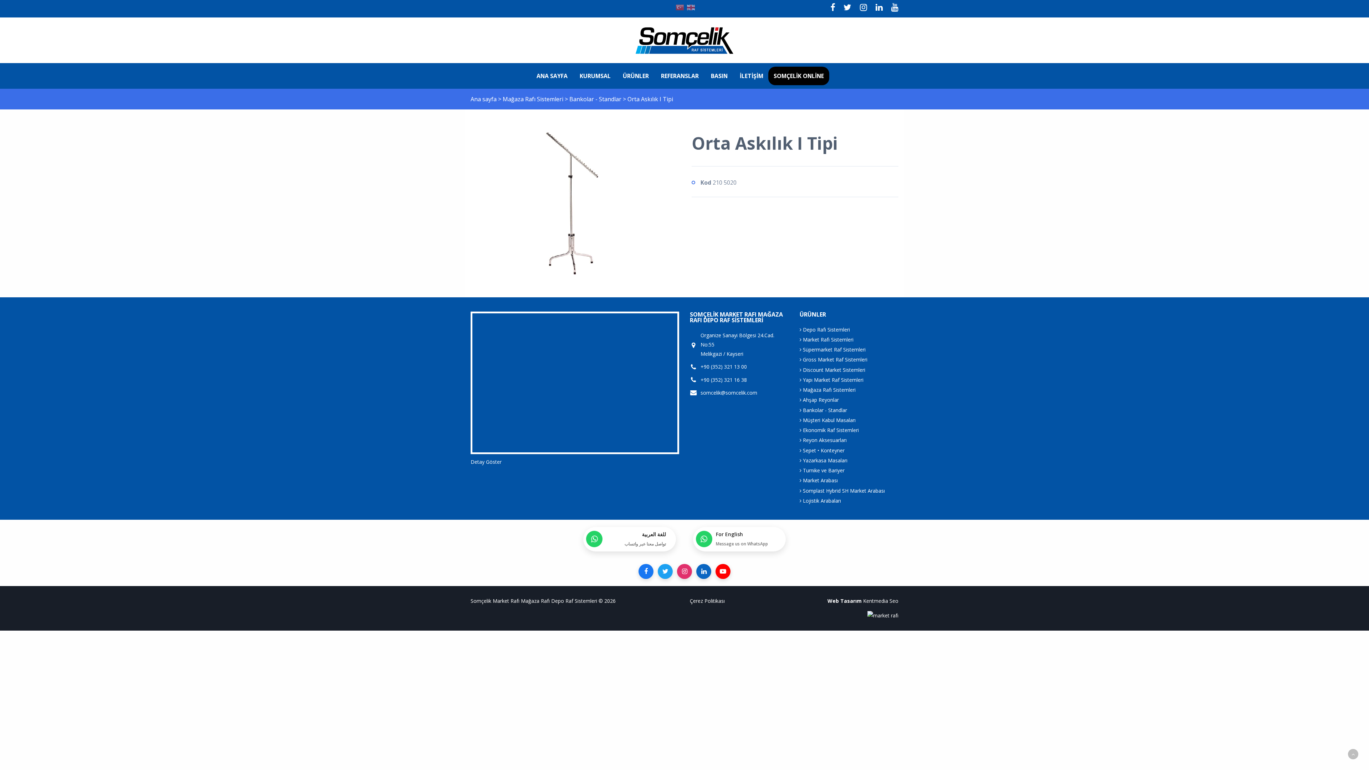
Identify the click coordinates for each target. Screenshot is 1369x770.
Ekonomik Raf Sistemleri (830, 430)
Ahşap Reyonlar (820, 399)
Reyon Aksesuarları (824, 440)
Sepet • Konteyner (823, 450)
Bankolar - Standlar (596, 99)
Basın (719, 76)
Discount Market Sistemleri (833, 369)
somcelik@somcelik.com (729, 392)
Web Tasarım (844, 600)
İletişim (751, 76)
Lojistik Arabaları (821, 500)
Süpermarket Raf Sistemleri (833, 349)
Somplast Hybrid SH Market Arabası (843, 490)
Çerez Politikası (707, 600)
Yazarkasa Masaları (824, 460)
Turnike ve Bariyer (823, 470)
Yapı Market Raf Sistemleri (832, 379)
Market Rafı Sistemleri (827, 339)
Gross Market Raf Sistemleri (834, 359)
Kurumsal (595, 76)
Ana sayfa (552, 76)
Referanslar (680, 76)
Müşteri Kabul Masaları (828, 420)
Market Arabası (819, 480)
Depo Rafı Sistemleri (825, 329)
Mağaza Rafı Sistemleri (534, 99)
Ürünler (636, 76)
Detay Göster (486, 461)
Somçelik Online (799, 76)
